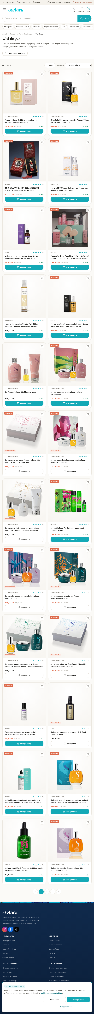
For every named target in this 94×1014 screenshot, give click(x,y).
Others (53, 253)
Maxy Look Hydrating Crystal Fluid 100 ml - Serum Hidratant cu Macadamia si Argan (22, 325)
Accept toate (78, 999)
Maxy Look (9, 320)
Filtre (51, 65)
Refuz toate (54, 999)
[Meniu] (4, 10)
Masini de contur (22, 27)
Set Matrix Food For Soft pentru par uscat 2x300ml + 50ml (67, 529)
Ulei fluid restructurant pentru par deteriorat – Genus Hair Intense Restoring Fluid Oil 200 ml (23, 801)
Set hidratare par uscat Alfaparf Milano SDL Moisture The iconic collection (22, 461)
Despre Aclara (54, 940)
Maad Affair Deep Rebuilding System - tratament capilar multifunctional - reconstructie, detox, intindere (70, 257)
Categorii (13, 34)
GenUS (7, 253)
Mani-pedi (8, 27)
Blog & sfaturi (54, 949)
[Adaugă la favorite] (42, 74)
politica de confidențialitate (51, 993)
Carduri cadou (8, 958)
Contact (38, 2)
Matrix (53, 525)
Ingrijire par (28, 34)
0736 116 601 (9, 2)
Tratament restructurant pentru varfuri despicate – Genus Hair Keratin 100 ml (20, 733)
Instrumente (74, 27)
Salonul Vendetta (55, 945)
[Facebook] (10, 929)
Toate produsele (8, 940)
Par (64, 27)
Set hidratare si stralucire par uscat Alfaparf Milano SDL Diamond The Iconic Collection (22, 529)
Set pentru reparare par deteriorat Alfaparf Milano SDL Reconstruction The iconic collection (24, 665)
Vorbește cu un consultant (59, 981)
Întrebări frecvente (9, 976)
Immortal (8, 185)
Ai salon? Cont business (83, 2)
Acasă (4, 34)
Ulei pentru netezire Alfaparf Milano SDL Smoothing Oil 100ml (67, 869)
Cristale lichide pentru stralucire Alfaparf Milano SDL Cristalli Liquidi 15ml (70, 121)
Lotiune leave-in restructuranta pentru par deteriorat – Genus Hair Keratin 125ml (22, 257)
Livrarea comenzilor (10, 968)
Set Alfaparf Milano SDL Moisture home (20, 392)
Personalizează (66, 1007)
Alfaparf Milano (11, 117)
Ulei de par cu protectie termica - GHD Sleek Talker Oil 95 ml (68, 733)
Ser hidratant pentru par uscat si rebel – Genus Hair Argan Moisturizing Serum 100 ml (69, 325)
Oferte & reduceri (9, 949)
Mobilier (36, 27)
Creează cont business (58, 968)
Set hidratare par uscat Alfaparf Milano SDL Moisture (66, 393)
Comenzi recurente (56, 976)
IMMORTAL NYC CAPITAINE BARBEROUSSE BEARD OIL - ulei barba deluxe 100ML (22, 189)
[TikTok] (16, 929)
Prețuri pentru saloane (16, 53)
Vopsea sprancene (51, 27)
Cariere (52, 953)
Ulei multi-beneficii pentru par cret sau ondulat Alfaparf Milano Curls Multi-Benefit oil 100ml (69, 801)
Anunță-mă (25, 471)
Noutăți (5, 953)
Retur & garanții (8, 972)
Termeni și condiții (9, 981)
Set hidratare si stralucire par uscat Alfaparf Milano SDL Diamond (68, 461)
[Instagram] (4, 929)
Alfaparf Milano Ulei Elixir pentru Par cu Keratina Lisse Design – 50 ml (20, 121)
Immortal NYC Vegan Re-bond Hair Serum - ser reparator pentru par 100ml (69, 189)
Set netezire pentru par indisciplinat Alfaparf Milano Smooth (22, 597)
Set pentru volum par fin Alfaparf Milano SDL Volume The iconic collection (68, 665)
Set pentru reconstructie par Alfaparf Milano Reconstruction (65, 597)
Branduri (5, 945)
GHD (52, 729)
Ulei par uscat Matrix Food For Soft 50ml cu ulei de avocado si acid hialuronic (24, 869)
